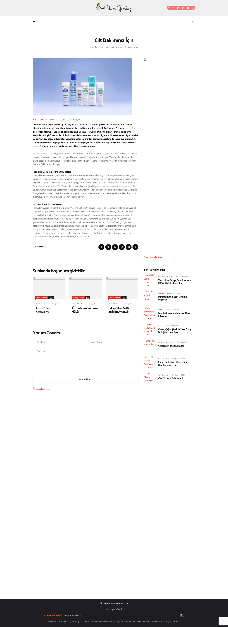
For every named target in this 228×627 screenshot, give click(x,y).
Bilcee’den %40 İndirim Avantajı (118, 310)
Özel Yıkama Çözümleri (170, 378)
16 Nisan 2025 (41, 303)
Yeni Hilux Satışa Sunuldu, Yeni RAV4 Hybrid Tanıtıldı (174, 282)
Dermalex (40, 247)
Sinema (161, 293)
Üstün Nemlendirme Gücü (85, 310)
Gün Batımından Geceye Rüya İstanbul (174, 315)
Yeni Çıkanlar (117, 47)
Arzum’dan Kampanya (42, 310)
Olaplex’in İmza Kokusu (171, 345)
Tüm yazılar (104, 47)
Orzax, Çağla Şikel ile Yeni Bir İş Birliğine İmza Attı (174, 331)
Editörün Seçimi (164, 342)
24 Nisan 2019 (114, 303)
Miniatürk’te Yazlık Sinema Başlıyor (172, 298)
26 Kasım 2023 (78, 303)
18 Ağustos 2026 (182, 277)
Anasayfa (93, 47)
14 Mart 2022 (54, 120)
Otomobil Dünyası (165, 277)
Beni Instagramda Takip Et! (116, 603)
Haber (160, 326)
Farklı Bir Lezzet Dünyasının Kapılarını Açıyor (173, 364)
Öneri (160, 309)
